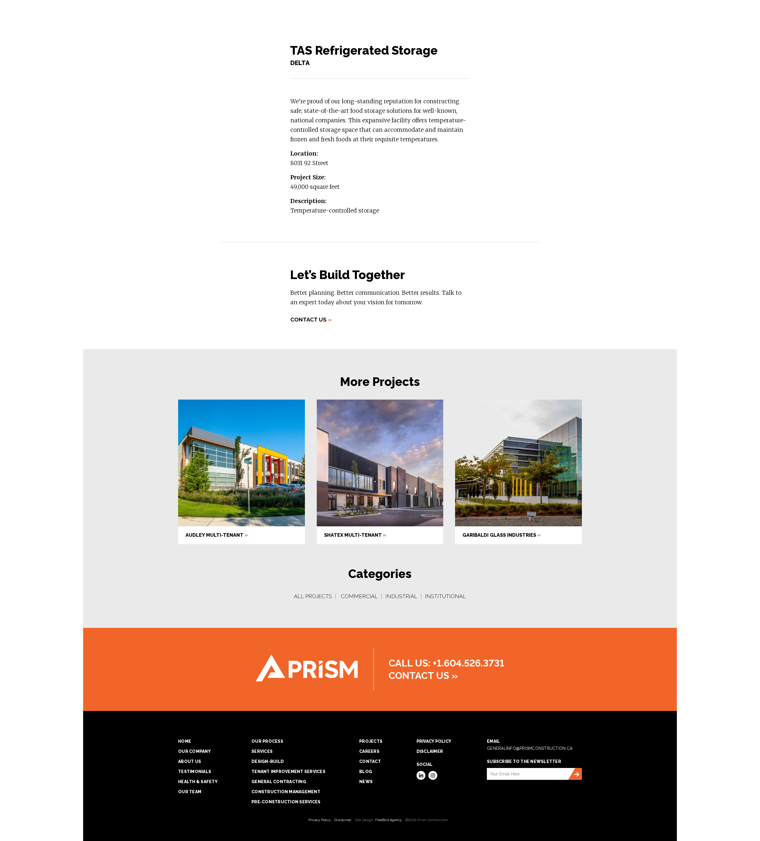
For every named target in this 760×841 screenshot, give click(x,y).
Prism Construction (307, 668)
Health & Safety (198, 781)
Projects (370, 741)
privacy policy (434, 741)
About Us (189, 761)
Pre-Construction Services (285, 801)
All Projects (313, 596)
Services (262, 751)
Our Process (267, 741)
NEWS (366, 781)
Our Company (194, 751)
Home (184, 741)
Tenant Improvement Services (288, 771)
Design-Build (267, 761)
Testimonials (194, 771)
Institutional (445, 596)
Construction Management (285, 791)
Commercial (359, 596)
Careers (369, 751)
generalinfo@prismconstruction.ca (529, 748)
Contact (370, 761)
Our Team (189, 791)
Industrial (401, 596)
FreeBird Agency (388, 820)
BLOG (365, 771)
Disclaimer (343, 820)
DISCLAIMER (430, 751)
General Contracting (278, 781)
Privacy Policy (319, 820)
